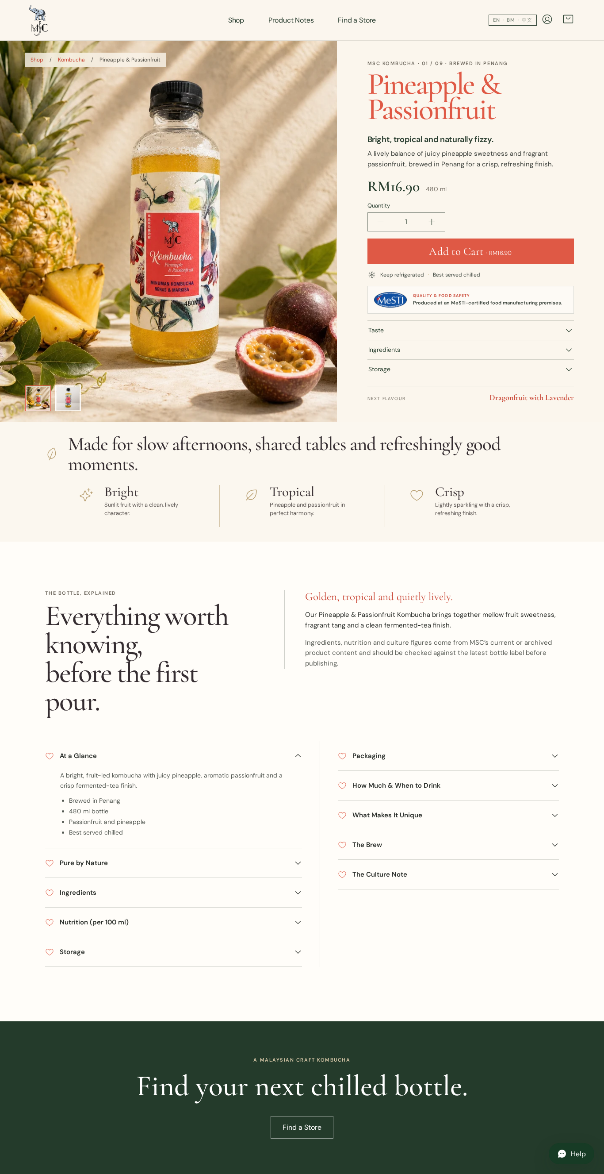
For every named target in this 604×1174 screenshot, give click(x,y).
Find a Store (357, 20)
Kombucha (71, 59)
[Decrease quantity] (381, 222)
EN (496, 20)
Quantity (378, 205)
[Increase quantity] (432, 222)
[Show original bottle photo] (68, 398)
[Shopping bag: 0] (568, 20)
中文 (527, 20)
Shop (236, 20)
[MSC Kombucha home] (39, 20)
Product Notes (291, 20)
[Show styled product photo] (38, 398)
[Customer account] (547, 20)
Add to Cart (470, 251)
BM (511, 20)
